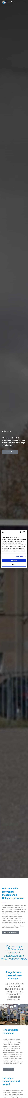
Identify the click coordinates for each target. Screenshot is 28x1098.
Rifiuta (14, 564)
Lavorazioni (10, 452)
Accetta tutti (14, 560)
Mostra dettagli (19, 556)
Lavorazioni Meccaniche (10, 932)
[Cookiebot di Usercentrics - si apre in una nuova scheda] (20, 532)
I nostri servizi (8, 1069)
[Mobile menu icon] (25, 2)
